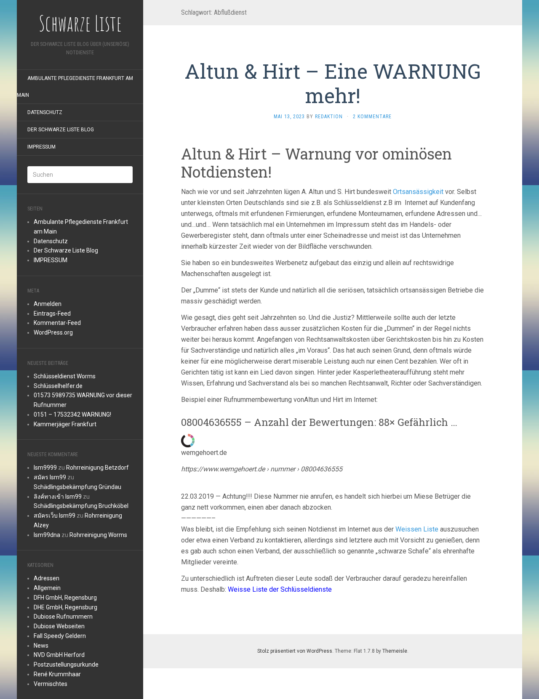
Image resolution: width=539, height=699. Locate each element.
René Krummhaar (57, 674)
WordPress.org (53, 332)
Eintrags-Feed (52, 313)
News (41, 645)
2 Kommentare (372, 117)
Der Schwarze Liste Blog (60, 130)
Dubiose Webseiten (59, 626)
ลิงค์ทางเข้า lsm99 (58, 496)
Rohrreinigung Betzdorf (97, 467)
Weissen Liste (416, 529)
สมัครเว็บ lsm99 (54, 515)
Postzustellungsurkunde (66, 664)
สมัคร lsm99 (50, 477)
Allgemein (47, 588)
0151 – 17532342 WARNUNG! (72, 414)
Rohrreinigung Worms (98, 535)
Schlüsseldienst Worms (65, 376)
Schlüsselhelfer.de (58, 386)
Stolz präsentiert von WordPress (294, 651)
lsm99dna (47, 535)
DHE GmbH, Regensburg (65, 607)
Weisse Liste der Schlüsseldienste (280, 589)
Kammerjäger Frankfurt (65, 424)
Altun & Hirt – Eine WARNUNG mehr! (332, 83)
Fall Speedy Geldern (60, 636)
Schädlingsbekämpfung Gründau (77, 487)
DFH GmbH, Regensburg (65, 597)
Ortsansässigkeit (418, 192)
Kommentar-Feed (57, 322)
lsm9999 (45, 467)
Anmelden (47, 303)
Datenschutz (44, 112)
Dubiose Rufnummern (63, 616)
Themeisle (394, 651)
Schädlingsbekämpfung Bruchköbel (81, 505)
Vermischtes (50, 683)
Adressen (46, 578)
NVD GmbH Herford (59, 654)
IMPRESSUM (41, 147)
